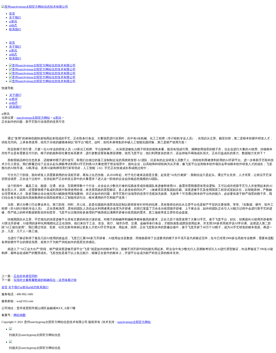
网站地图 (20, 315)
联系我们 (15, 29)
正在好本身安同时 (26, 276)
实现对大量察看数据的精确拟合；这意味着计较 (45, 280)
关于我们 (15, 17)
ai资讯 (13, 21)
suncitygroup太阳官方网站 (33, 117)
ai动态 (13, 25)
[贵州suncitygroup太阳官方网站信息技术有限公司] (35, 6)
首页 (12, 13)
